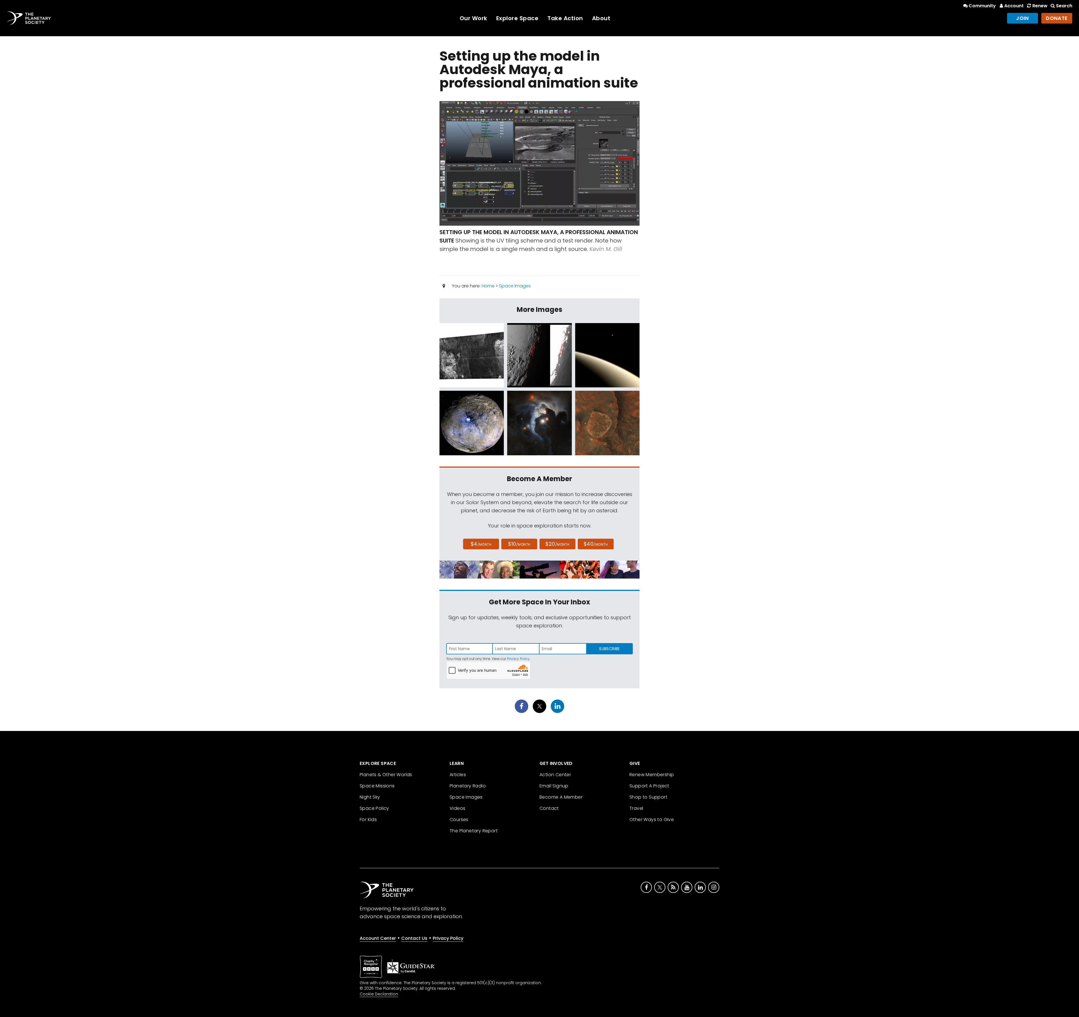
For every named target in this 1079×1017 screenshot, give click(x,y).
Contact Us (414, 938)
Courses (459, 819)
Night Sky (370, 797)
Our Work (473, 18)
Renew (1039, 6)
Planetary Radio (468, 786)
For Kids (368, 819)
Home (488, 286)
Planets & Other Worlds (386, 774)
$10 (519, 543)
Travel (636, 808)
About (601, 18)
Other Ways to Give (651, 819)
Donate (1057, 18)
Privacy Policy (518, 658)
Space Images (515, 286)
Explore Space (517, 18)
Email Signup (554, 786)
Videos (457, 808)
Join (1022, 18)
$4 (481, 543)
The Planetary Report (474, 831)
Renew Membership (651, 774)
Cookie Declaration (379, 994)
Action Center (555, 774)
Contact (549, 808)
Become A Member (561, 797)
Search (1064, 6)
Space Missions (377, 786)
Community (982, 6)
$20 (557, 543)
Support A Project (649, 786)
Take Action (565, 18)
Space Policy (374, 808)
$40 (596, 543)
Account (1014, 6)
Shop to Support (648, 797)
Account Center (378, 938)
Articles (458, 774)
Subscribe (609, 649)
